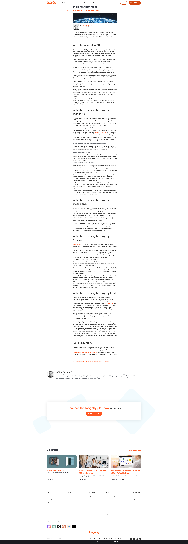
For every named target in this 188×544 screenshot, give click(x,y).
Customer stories (109, 508)
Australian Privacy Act (111, 538)
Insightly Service (77, 244)
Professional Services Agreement (97, 538)
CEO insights (89, 361)
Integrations (50, 508)
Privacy (76, 538)
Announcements (80, 361)
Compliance (125, 538)
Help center (135, 502)
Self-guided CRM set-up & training (113, 502)
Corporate (91, 496)
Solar (69, 511)
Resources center (109, 505)
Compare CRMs (51, 511)
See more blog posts (134, 450)
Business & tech (80, 10)
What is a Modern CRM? (56, 470)
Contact (134, 496)
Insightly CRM (109, 303)
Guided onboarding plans (111, 496)
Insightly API (108, 514)
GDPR (119, 538)
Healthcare (71, 502)
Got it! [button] (116, 541)
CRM (48, 496)
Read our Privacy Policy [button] (101, 541)
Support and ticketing (52, 505)
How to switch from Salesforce (112, 511)
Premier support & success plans (113, 499)
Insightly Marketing (100, 132)
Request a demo (94, 414)
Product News (94, 10)
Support (134, 499)
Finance (70, 499)
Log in (123, 3)
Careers (91, 502)
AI (73, 361)
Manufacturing (71, 505)
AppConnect (50, 502)
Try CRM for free (134, 2)
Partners (91, 505)
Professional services (73, 508)
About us (91, 499)
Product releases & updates (101, 361)
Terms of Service (83, 538)
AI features (49, 514)
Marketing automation (52, 499)
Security (71, 538)
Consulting (70, 496)
